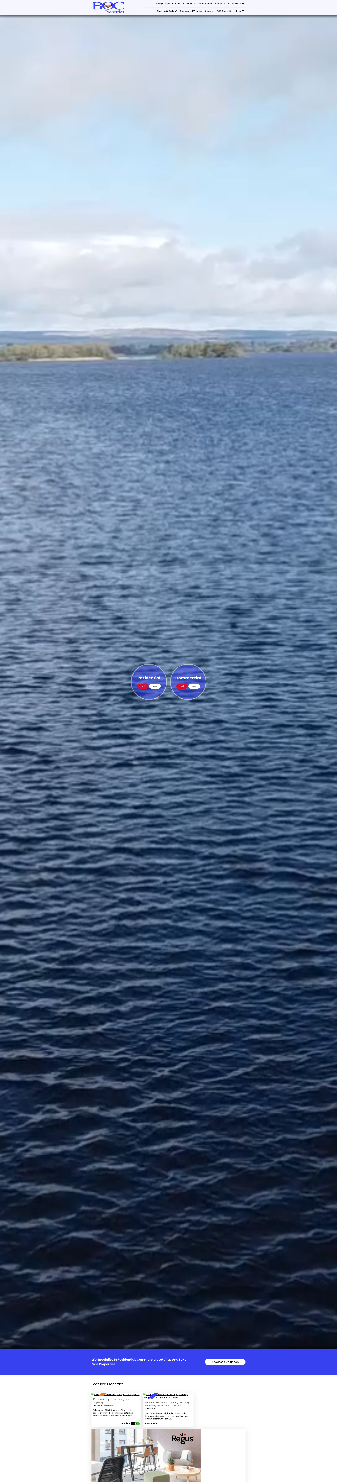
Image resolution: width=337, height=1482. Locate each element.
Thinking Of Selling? (167, 11)
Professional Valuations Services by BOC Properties (206, 11)
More (239, 11)
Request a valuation (225, 1362)
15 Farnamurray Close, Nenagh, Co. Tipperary (111, 1401)
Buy (155, 686)
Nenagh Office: (175, 3)
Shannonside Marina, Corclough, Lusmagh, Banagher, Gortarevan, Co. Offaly (168, 1404)
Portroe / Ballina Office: (221, 3)
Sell (143, 686)
